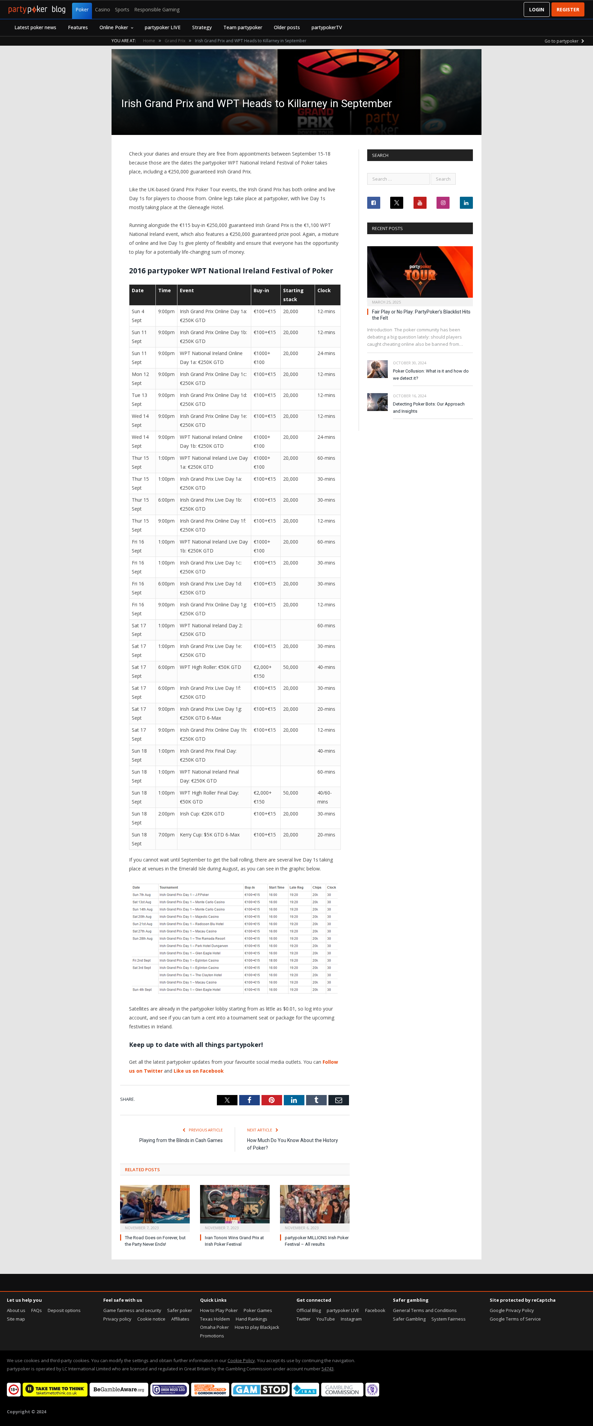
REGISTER (568, 9)
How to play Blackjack (257, 1327)
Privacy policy (117, 1319)
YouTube (325, 1319)
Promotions (212, 1336)
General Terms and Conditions (425, 1310)
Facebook (375, 1310)
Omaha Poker (214, 1327)
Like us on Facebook (199, 1071)
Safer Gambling (409, 1319)
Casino (102, 9)
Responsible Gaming (156, 9)
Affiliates (180, 1319)
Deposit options (64, 1310)
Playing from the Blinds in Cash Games (181, 1140)
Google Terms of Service (515, 1319)
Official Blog (308, 1310)
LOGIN (536, 9)
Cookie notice (151, 1319)
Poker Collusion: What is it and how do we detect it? (431, 374)
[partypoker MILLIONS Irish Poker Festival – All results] (315, 1208)
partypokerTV (327, 27)
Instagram (351, 1319)
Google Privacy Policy (512, 1310)
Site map (16, 1319)
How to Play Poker (219, 1310)
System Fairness (448, 1319)
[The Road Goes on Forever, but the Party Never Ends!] (155, 1208)
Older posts (287, 27)
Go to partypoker (562, 41)
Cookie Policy (241, 1360)
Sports (122, 9)
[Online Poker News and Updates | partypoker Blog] (37, 9)
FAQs (36, 1310)
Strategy (202, 27)
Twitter (303, 1319)
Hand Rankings (251, 1319)
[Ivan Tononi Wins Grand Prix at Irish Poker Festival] (235, 1208)
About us (16, 1310)
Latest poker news (35, 27)
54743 (328, 1369)
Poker (82, 9)
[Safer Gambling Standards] (372, 1395)
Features (78, 27)
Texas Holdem (215, 1319)
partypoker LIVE (163, 27)
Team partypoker (242, 27)
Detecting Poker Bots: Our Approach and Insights (429, 407)
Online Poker (114, 27)
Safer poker (179, 1310)
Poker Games (258, 1310)
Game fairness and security (132, 1310)
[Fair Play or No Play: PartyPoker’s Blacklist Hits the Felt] (420, 274)
